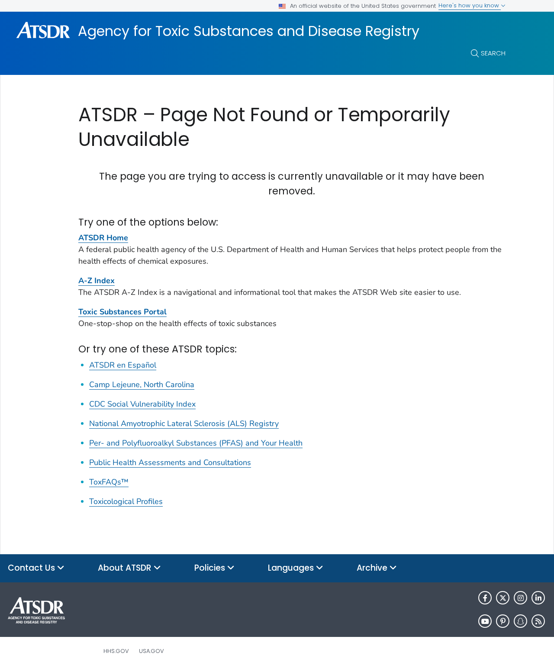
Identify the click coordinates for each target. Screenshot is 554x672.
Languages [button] (292, 568)
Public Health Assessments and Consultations (170, 462)
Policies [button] (210, 568)
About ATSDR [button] (126, 568)
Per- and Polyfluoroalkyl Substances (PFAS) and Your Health (196, 443)
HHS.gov (116, 651)
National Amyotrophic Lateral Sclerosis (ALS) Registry (184, 423)
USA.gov (151, 651)
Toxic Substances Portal (122, 312)
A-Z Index (96, 280)
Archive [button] (373, 568)
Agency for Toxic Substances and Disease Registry (248, 31)
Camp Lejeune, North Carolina (141, 384)
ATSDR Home (103, 238)
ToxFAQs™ (109, 482)
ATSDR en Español (122, 365)
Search (493, 53)
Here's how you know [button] (469, 5)
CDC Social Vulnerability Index (142, 404)
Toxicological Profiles (126, 501)
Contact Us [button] (32, 568)
